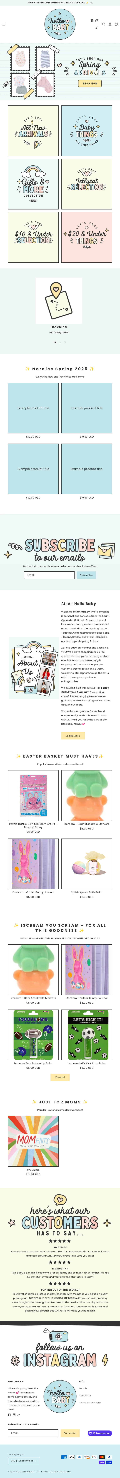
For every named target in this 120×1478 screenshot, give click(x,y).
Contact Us (85, 1395)
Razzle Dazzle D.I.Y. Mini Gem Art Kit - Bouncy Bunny (33, 825)
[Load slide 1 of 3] (55, 342)
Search (83, 1388)
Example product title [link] (33, 408)
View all (60, 1077)
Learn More (73, 735)
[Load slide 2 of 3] (60, 342)
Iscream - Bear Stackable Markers (86, 824)
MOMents (33, 1169)
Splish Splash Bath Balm (86, 892)
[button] (3, 24)
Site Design (42, 1472)
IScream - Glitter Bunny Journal (33, 892)
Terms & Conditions (90, 1402)
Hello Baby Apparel (25, 1472)
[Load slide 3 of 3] (64, 342)
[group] (60, 71)
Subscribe (86, 575)
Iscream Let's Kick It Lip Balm (87, 1063)
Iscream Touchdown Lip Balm (33, 1063)
